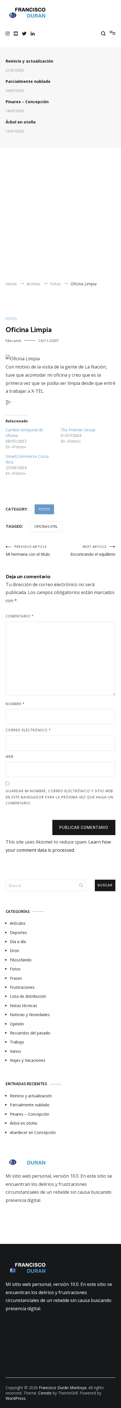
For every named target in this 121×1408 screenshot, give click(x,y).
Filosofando (21, 960)
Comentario (20, 616)
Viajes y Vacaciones (27, 1060)
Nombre (15, 703)
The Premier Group (77, 429)
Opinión (17, 1024)
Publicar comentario (83, 827)
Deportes (18, 932)
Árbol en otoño (21, 122)
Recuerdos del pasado (30, 1033)
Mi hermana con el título (28, 550)
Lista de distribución (28, 996)
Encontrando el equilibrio (92, 550)
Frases (16, 978)
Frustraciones (22, 987)
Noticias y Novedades (30, 1014)
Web (10, 756)
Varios (15, 1051)
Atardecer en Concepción (33, 1132)
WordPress (16, 1398)
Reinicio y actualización (29, 61)
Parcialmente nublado (28, 81)
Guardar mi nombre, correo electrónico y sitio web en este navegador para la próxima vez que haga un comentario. (59, 797)
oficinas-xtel (46, 526)
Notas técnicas (23, 1005)
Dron (14, 950)
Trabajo (17, 1042)
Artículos (18, 923)
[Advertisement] (60, 217)
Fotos (11, 318)
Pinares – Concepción (27, 101)
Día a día (18, 941)
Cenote (44, 1393)
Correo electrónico (28, 730)
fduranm (13, 340)
